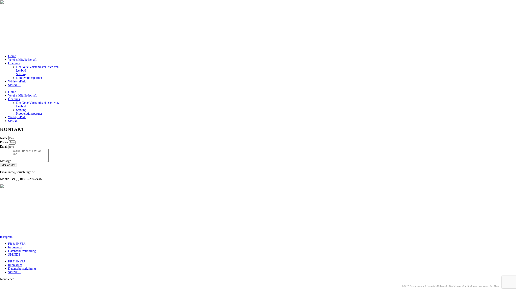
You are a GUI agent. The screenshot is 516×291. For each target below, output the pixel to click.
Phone (4, 142)
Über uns (14, 63)
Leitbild (21, 70)
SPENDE (14, 85)
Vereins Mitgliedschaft (22, 59)
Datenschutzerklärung (22, 251)
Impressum (15, 247)
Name (4, 138)
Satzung (21, 74)
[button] (7, 279)
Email (4, 146)
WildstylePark (17, 81)
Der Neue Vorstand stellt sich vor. (37, 67)
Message (6, 161)
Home (12, 56)
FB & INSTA (17, 243)
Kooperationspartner (29, 77)
